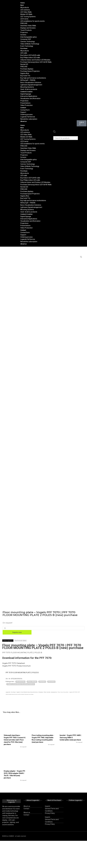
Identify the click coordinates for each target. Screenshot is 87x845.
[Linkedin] (75, 812)
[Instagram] (79, 806)
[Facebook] (72, 806)
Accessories (21, 681)
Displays (42, 681)
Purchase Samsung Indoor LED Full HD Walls (36, 62)
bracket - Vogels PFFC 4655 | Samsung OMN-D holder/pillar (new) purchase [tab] (71, 738)
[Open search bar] (54, 132)
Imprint (47, 806)
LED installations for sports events (32, 21)
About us (23, 121)
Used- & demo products (28, 89)
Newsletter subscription (28, 119)
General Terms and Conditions (52, 810)
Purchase (51, 681)
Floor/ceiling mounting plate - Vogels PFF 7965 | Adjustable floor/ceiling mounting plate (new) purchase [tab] (43, 739)
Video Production (26, 105)
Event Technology (26, 46)
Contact (26, 808)
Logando (8, 692)
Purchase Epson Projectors (30, 71)
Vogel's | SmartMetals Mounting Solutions (21, 684)
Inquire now (17, 632)
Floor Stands (32, 681)
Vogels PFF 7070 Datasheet (13, 663)
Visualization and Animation (30, 98)
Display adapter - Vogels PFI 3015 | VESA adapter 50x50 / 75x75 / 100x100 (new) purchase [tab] (15, 775)
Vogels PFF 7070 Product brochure (16, 666)
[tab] (7, 640)
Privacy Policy (50, 813)
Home (22, 3)
